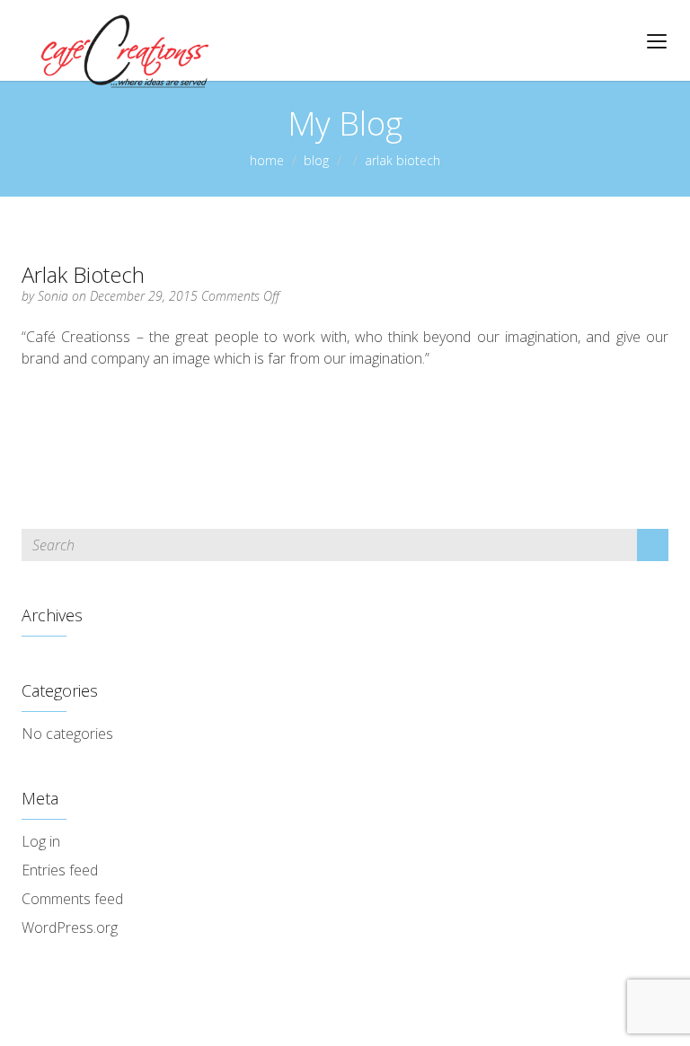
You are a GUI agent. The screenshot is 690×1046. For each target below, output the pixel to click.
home (267, 160)
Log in (41, 841)
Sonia (55, 295)
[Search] (652, 545)
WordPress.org (70, 927)
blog (316, 160)
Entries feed (60, 870)
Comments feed (72, 899)
